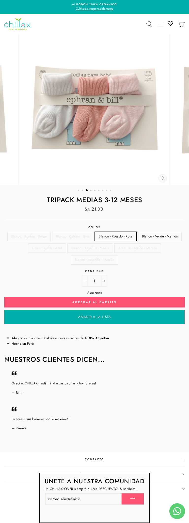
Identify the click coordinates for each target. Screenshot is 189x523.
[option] (94, 6)
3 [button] (87, 190)
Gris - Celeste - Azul (47, 247)
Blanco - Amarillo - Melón (90, 247)
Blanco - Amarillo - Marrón (94, 259)
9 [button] (111, 191)
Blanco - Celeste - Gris (72, 236)
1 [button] (79, 191)
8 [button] (107, 191)
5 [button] (95, 191)
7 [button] (103, 191)
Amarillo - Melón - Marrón (137, 247)
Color (94, 227)
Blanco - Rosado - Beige (29, 236)
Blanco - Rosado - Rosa (115, 236)
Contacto (94, 459)
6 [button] (99, 191)
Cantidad (94, 271)
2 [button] (83, 191)
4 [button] (91, 191)
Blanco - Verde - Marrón (160, 236)
